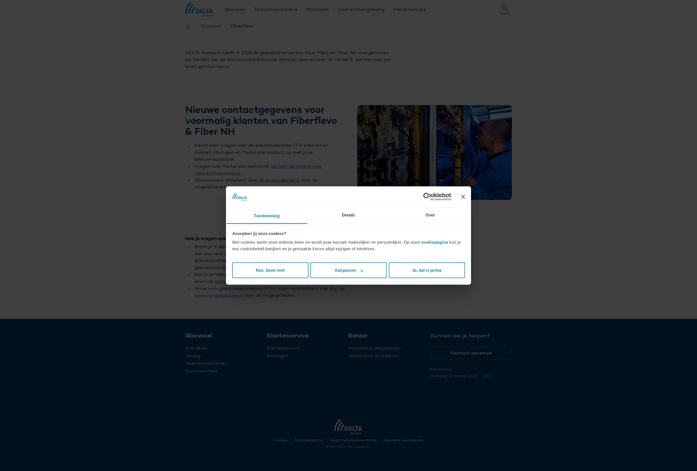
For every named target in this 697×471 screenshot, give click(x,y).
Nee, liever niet (270, 270)
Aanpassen (345, 270)
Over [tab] (430, 214)
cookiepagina (434, 242)
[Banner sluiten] (463, 197)
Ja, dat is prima (427, 270)
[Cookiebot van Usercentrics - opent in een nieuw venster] (427, 197)
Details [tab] (348, 214)
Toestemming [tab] (267, 215)
